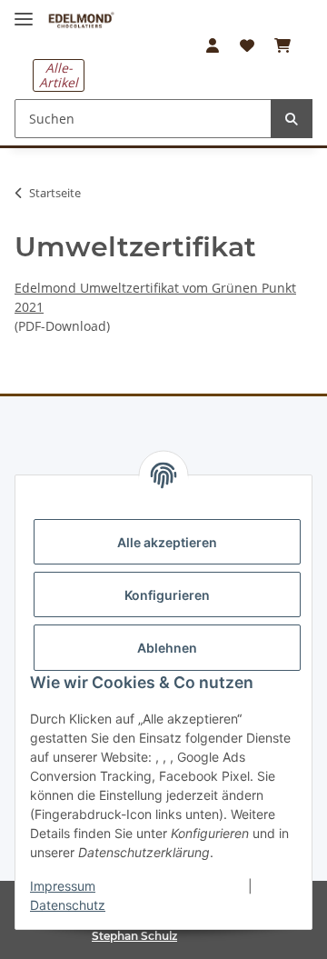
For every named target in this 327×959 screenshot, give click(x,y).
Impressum (62, 886)
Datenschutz (67, 905)
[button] (212, 45)
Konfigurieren (167, 595)
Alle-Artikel (58, 75)
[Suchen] (291, 118)
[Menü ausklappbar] (24, 11)
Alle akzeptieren (167, 542)
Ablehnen (167, 647)
